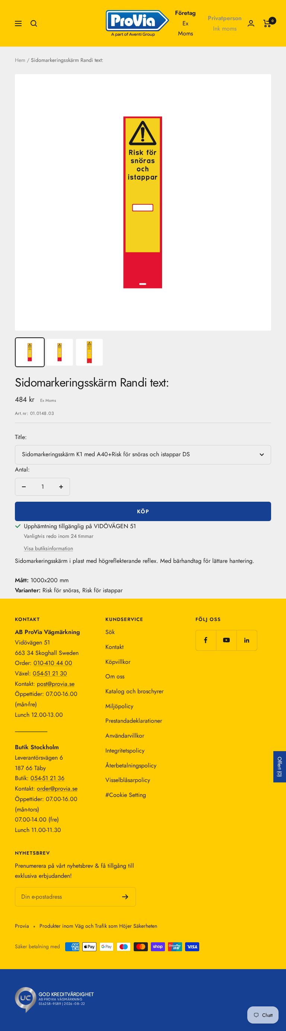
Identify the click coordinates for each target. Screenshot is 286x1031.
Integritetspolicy (124, 750)
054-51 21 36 (47, 778)
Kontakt (114, 647)
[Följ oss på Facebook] (206, 640)
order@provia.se (57, 788)
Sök (110, 632)
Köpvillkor (117, 662)
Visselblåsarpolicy (127, 780)
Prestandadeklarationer (133, 720)
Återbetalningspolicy (130, 765)
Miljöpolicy (119, 706)
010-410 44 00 (53, 663)
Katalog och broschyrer (134, 691)
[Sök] (34, 23)
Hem (20, 60)
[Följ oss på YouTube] (226, 640)
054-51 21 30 (50, 673)
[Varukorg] (267, 23)
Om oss (114, 676)
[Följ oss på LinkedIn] (246, 640)
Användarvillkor (124, 735)
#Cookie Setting (125, 795)
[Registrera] (125, 896)
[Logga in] (251, 23)
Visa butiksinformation (48, 548)
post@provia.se (55, 684)
